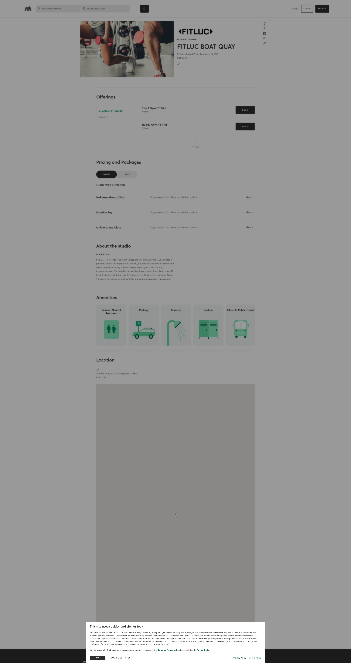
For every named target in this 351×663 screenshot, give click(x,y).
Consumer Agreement (167, 650)
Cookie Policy (255, 658)
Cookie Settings (121, 658)
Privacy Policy (203, 650)
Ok (97, 658)
